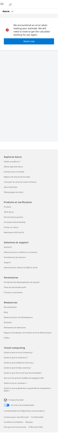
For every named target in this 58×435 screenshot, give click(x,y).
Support (7, 262)
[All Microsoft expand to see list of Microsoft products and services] (4, 4)
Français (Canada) (16, 400)
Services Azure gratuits (13, 217)
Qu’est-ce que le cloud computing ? (18, 352)
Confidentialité (37, 417)
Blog (6, 312)
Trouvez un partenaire (13, 292)
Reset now (29, 41)
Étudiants (8, 322)
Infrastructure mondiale (14, 171)
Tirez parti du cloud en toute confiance (20, 182)
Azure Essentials (10, 187)
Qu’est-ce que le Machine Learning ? (19, 362)
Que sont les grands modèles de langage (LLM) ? (24, 378)
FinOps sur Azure (11, 227)
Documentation (10, 307)
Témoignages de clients (13, 192)
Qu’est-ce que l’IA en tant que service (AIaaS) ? (23, 373)
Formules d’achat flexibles (15, 222)
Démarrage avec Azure (13, 166)
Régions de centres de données (17, 177)
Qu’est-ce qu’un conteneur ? (15, 383)
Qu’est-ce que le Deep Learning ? (17, 368)
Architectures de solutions (15, 257)
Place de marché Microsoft (15, 287)
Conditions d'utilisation (13, 422)
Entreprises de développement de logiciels (21, 282)
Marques (29, 422)
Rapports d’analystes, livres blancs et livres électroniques (27, 332)
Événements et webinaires (15, 327)
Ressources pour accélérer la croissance (20, 252)
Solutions (8, 247)
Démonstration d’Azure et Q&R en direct (20, 267)
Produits (7, 207)
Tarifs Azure (9, 212)
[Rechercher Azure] (11, 4)
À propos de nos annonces (15, 427)
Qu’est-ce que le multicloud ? (16, 357)
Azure (6, 11)
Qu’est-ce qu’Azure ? (12, 161)
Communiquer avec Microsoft (16, 417)
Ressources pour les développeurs (18, 317)
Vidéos (6, 338)
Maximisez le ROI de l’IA (14, 232)
